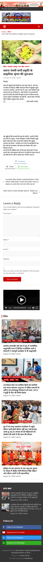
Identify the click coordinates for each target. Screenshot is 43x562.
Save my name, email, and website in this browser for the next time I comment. (21, 272)
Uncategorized (18, 377)
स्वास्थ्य (27, 66)
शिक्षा (23, 66)
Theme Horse (24, 556)
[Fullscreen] (37, 308)
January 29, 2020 (9, 78)
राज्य (19, 66)
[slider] (19, 307)
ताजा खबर (7, 488)
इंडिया (5, 66)
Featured (7, 341)
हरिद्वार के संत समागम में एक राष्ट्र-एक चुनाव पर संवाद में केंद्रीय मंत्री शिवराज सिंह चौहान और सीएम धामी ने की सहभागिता (20, 471)
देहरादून (15, 66)
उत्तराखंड (9, 66)
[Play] (6, 308)
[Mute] (33, 308)
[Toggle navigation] (4, 26)
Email (5, 249)
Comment (7, 213)
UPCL (27, 377)
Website (6, 259)
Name (6, 240)
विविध (5, 316)
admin (19, 78)
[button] (21, 300)
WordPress (29, 558)
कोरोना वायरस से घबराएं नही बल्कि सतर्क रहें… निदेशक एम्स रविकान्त (20, 192)
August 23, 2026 (9, 354)
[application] (21, 300)
